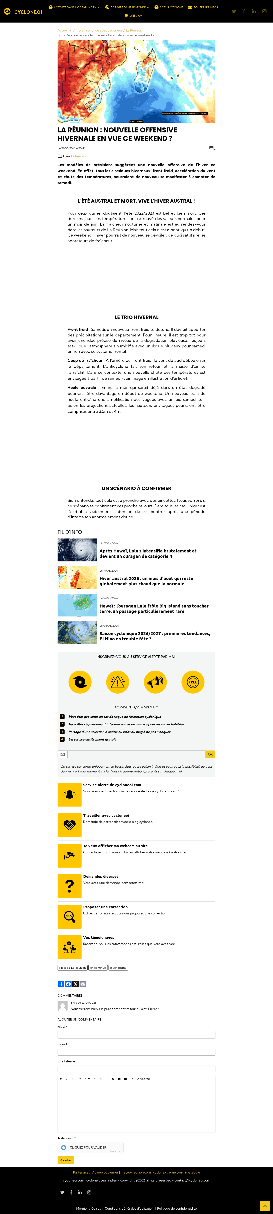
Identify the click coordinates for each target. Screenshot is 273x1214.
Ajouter (66, 1160)
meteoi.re (192, 1172)
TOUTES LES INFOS (205, 7)
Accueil (63, 30)
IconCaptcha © (116, 1151)
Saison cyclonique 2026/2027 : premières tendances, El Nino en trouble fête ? (155, 636)
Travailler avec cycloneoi (106, 815)
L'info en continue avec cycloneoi (97, 30)
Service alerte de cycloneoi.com (112, 785)
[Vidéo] (125, 1079)
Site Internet (67, 1061)
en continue (98, 967)
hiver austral (118, 967)
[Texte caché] (113, 1079)
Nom (61, 1027)
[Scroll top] (265, 1206)
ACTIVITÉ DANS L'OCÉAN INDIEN (75, 7)
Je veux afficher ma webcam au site (115, 846)
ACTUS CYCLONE (171, 7)
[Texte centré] (101, 1079)
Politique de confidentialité (177, 1208)
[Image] (119, 1079)
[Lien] (107, 1079)
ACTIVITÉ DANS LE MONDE (128, 7)
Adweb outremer (105, 1172)
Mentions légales (88, 1208)
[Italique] (67, 1079)
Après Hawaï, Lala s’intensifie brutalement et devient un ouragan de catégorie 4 (148, 553)
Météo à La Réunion (72, 967)
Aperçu (144, 1079)
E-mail (62, 1044)
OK (210, 754)
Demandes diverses (101, 876)
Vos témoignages (98, 937)
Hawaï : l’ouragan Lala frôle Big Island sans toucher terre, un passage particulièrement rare (154, 608)
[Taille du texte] (79, 1079)
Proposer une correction (105, 907)
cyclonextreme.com (168, 1172)
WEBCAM (135, 16)
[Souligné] (73, 1079)
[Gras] (61, 1079)
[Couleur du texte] (87, 1079)
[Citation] (94, 1079)
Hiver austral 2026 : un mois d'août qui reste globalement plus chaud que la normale (146, 581)
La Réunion (134, 30)
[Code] (132, 1079)
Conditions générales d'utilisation (129, 1208)
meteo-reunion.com (136, 1172)
